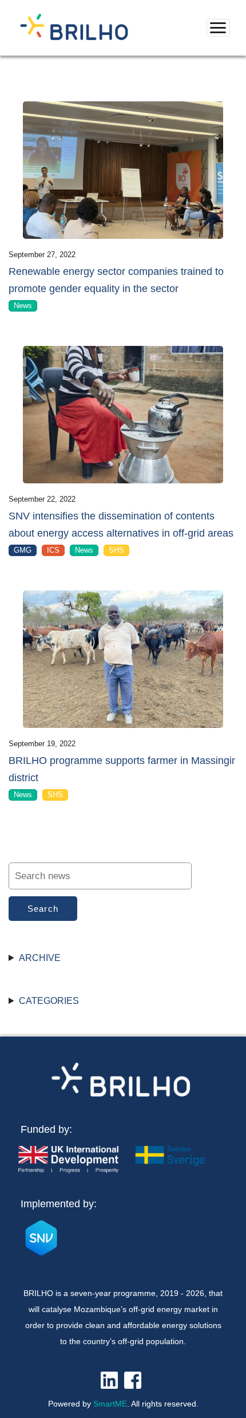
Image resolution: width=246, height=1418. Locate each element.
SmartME (110, 1403)
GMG (22, 550)
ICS (53, 550)
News (23, 305)
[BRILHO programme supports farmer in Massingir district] (123, 659)
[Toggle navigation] (218, 28)
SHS (116, 550)
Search (43, 908)
